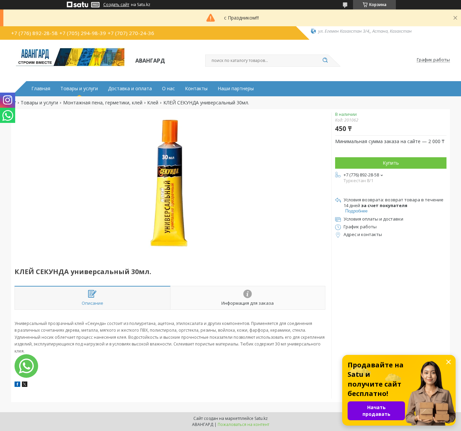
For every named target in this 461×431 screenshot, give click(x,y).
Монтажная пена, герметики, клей (102, 103)
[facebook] (17, 385)
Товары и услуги (79, 88)
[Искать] (325, 61)
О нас (168, 88)
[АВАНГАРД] (70, 60)
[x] (24, 385)
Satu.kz (261, 418)
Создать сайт (116, 4)
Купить (391, 163)
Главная (40, 88)
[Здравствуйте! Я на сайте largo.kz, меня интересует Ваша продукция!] (26, 366)
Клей (152, 103)
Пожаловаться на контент (243, 424)
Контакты (196, 88)
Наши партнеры (236, 88)
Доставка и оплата (130, 88)
